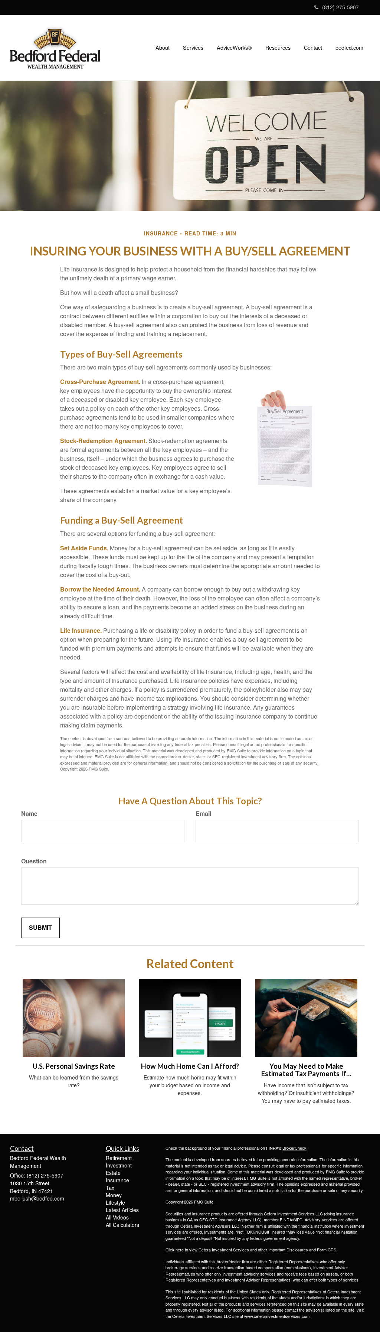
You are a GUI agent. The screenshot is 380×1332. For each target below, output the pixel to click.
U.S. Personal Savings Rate (74, 1066)
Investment (119, 1165)
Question (34, 861)
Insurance (117, 1180)
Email (203, 814)
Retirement (119, 1158)
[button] (162, 48)
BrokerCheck (294, 1148)
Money (114, 1195)
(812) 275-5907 (340, 7)
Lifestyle (115, 1202)
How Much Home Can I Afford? (190, 1066)
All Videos (117, 1217)
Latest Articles (122, 1210)
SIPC (297, 1219)
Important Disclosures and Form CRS (302, 1250)
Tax (110, 1187)
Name (29, 814)
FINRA (286, 1219)
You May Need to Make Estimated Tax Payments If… (306, 1070)
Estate (113, 1172)
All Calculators (122, 1224)
